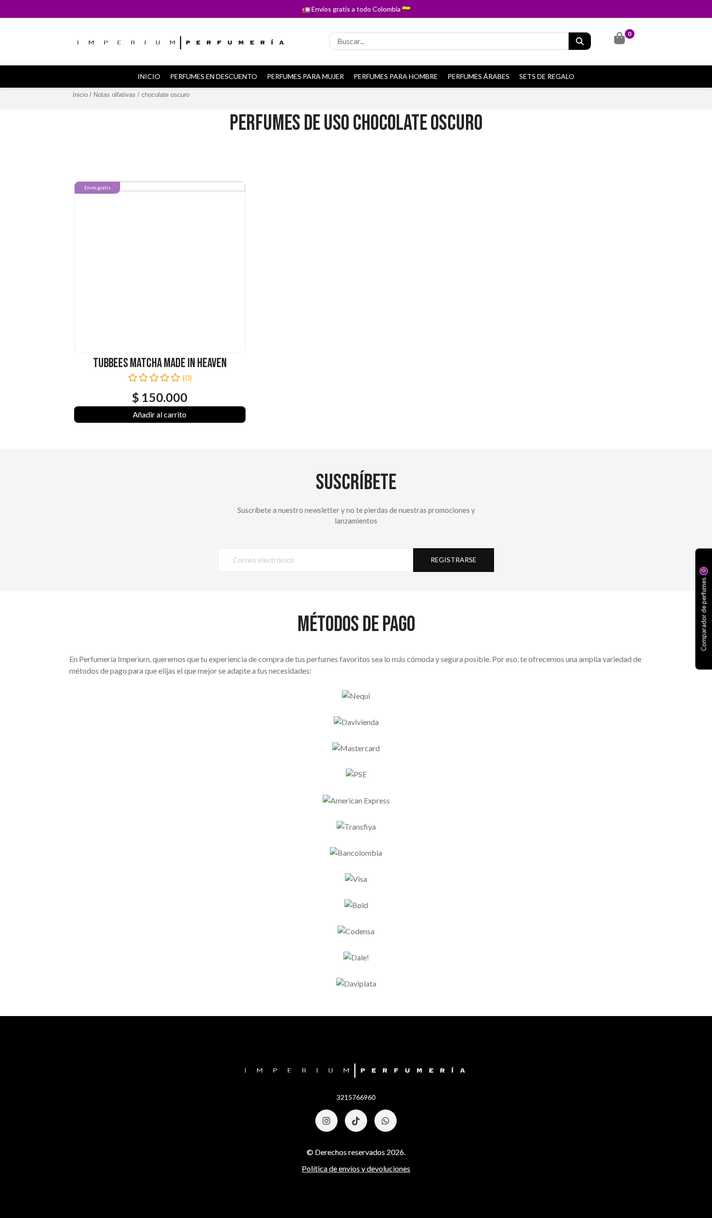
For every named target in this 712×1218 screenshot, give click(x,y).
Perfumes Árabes (479, 76)
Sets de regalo (546, 76)
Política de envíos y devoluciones (356, 1168)
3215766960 (356, 1097)
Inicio (149, 76)
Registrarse (454, 559)
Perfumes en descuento (213, 76)
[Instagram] (326, 1121)
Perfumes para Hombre (396, 76)
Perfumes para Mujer (305, 76)
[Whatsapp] (385, 1121)
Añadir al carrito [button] (159, 414)
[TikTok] (356, 1121)
